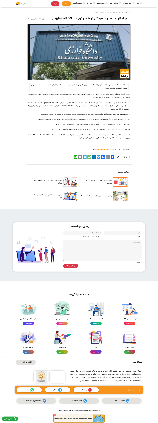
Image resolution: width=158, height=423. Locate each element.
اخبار (128, 12)
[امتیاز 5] (95, 150)
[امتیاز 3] (101, 150)
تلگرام (55, 389)
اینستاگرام (84, 389)
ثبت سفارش (129, 323)
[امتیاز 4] (98, 150)
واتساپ (26, 389)
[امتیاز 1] (107, 150)
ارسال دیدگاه (70, 265)
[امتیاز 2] (104, 150)
